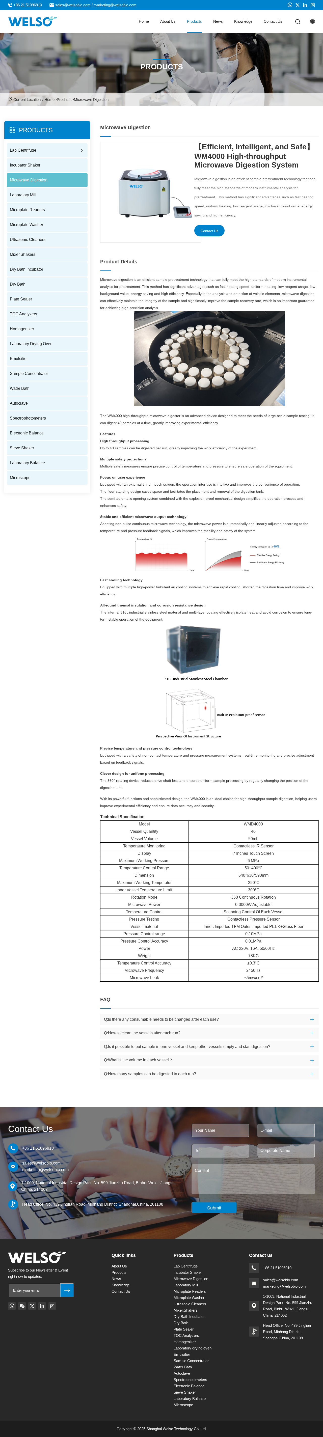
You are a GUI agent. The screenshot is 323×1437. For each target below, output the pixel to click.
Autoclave (19, 403)
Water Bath (20, 388)
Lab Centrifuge (23, 150)
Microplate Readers (27, 210)
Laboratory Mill (23, 195)
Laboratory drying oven (31, 344)
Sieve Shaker (22, 448)
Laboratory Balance (27, 463)
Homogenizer (22, 329)
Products (194, 21)
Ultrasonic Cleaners (27, 239)
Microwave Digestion (91, 99)
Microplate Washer (26, 225)
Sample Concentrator (29, 373)
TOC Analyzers (23, 314)
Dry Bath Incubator (26, 269)
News (218, 21)
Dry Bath (17, 284)
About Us (168, 21)
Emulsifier (19, 358)
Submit (214, 1207)
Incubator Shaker (25, 165)
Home (144, 21)
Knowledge (243, 21)
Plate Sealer (21, 299)
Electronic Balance (27, 433)
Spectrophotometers (28, 418)
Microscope (20, 478)
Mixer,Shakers (22, 254)
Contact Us (273, 21)
